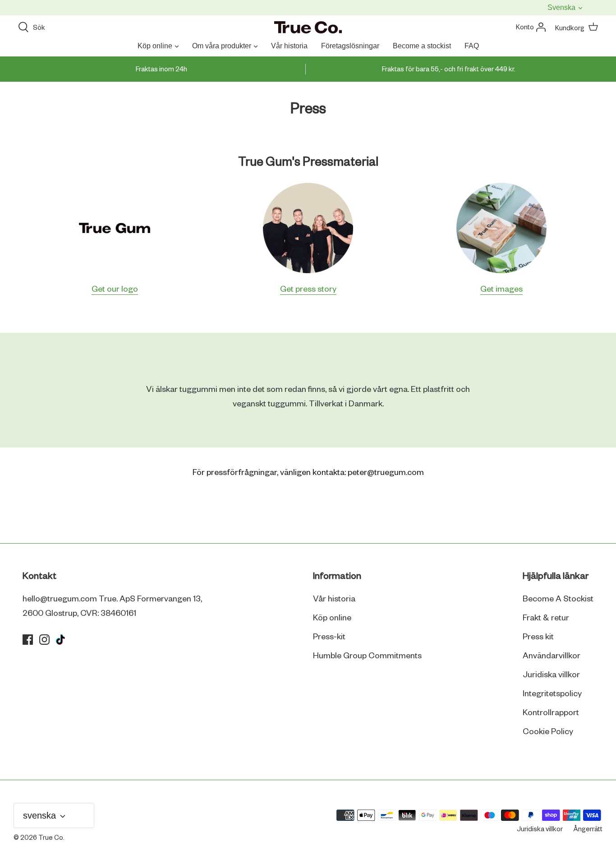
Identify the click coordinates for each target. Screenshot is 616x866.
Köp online (155, 46)
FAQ (471, 46)
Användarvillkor (551, 656)
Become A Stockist (558, 599)
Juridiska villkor (551, 675)
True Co (50, 838)
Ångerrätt (587, 829)
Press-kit (329, 637)
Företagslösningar (350, 46)
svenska (562, 7)
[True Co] (308, 28)
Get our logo (115, 289)
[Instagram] (44, 639)
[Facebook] (28, 639)
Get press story (308, 289)
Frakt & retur (546, 618)
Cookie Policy (548, 731)
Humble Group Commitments (367, 656)
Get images (501, 289)
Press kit (538, 637)
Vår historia (289, 46)
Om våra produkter (221, 46)
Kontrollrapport (551, 712)
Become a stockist (422, 46)
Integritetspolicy (552, 693)
